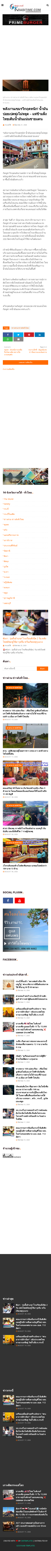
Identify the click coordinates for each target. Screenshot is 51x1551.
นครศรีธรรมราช (11, 535)
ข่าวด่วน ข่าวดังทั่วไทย (19, 97)
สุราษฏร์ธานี (9, 598)
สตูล (6, 592)
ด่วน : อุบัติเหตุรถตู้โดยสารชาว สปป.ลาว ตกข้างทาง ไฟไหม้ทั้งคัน (25, 752)
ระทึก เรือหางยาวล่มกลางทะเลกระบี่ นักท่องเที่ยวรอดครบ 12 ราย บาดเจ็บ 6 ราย (31, 1044)
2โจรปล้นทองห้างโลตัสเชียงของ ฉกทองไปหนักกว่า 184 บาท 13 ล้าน (25, 867)
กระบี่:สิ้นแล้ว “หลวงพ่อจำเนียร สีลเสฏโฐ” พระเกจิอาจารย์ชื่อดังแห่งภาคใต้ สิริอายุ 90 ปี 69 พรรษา (32, 984)
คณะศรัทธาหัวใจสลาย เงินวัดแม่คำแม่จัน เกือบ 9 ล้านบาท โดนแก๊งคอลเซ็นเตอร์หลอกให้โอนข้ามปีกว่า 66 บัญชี (25, 791)
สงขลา (7, 587)
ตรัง (5, 529)
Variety (7, 503)
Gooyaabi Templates (25, 1545)
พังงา (6, 556)
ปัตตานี (7, 550)
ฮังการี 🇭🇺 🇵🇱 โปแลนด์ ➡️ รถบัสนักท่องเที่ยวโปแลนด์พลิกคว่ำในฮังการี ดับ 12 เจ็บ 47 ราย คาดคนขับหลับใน (32, 1511)
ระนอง (7, 577)
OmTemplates (27, 1541)
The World (8, 499)
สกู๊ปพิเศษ (8, 582)
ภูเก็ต (6, 566)
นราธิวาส (8, 540)
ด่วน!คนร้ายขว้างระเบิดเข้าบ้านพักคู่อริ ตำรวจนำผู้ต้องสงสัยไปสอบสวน (31, 997)
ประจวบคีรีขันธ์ (10, 545)
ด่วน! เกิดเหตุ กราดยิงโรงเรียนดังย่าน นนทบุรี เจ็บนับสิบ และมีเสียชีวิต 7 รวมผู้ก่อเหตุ (24, 830)
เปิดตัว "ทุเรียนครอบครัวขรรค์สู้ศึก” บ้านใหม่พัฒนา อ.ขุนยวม (31, 1057)
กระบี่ (6, 508)
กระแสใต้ (8, 125)
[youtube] (20, 900)
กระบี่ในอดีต (9, 514)
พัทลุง (6, 561)
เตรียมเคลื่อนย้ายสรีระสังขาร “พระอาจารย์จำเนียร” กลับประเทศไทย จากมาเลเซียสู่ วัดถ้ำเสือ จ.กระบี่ (31, 1011)
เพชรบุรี (7, 603)
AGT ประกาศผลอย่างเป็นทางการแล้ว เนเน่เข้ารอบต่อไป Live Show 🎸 (31, 1526)
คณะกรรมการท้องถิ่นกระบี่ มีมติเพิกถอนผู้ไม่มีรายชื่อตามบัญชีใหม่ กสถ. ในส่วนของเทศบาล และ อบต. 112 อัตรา (31, 1132)
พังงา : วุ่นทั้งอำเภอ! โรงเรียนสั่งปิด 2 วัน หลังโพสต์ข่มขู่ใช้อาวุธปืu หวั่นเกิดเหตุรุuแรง (24, 640)
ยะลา (6, 571)
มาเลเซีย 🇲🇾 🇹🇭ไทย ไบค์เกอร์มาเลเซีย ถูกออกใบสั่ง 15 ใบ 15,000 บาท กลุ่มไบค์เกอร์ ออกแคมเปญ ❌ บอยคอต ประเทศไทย (31, 1028)
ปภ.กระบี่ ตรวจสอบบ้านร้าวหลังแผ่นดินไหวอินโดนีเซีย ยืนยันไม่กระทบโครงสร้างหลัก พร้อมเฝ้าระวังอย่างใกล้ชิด (31, 1114)
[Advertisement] (25, 52)
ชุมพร (6, 524)
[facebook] (8, 900)
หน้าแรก (6, 97)
